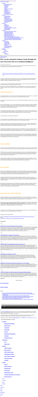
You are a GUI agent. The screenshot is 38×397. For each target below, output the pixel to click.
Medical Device (6, 5)
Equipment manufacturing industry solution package (12, 38)
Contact (5, 1)
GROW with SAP (8, 348)
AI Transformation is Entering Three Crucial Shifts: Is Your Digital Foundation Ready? (15, 295)
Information (4, 49)
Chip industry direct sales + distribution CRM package (12, 39)
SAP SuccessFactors (7, 21)
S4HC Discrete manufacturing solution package (11, 36)
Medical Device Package (8, 34)
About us (3, 52)
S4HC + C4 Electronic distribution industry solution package (13, 37)
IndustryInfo (6, 51)
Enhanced (3, 40)
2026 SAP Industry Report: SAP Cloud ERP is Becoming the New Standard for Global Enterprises (17, 296)
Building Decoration (7, 12)
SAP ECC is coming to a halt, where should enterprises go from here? (13, 218)
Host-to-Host (6, 41)
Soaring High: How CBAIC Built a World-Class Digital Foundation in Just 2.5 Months (16, 297)
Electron (6, 331)
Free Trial (1, 1)
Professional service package (8, 33)
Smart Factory (6, 11)
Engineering (6, 329)
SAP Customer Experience (8, 20)
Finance (5, 24)
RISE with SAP (6, 17)
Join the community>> (3, 56)
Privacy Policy (34, 317)
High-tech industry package (8, 35)
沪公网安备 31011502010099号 (26, 317)
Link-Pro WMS (6, 43)
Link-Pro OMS (6, 42)
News (5, 50)
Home (1, 57)
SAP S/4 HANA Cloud (8, 18)
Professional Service (7, 10)
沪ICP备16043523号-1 (16, 317)
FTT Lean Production (7, 45)
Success (3, 48)
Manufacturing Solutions (8, 4)
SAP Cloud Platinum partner (6, 311)
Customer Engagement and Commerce (10, 27)
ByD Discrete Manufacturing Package (10, 31)
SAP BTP (5, 22)
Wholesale (6, 9)
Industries (3, 3)
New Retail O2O (7, 13)
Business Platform (7, 29)
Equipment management (8, 46)
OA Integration (6, 47)
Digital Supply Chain (7, 26)
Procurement (7, 370)
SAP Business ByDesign (8, 19)
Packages (3, 30)
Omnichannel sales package (8, 32)
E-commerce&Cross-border (8, 14)
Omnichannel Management (8, 8)
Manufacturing (6, 25)
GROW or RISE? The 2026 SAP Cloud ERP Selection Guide (12, 298)
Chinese (7, 1)
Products (3, 15)
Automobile (6, 6)
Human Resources (7, 28)
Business (3, 23)
